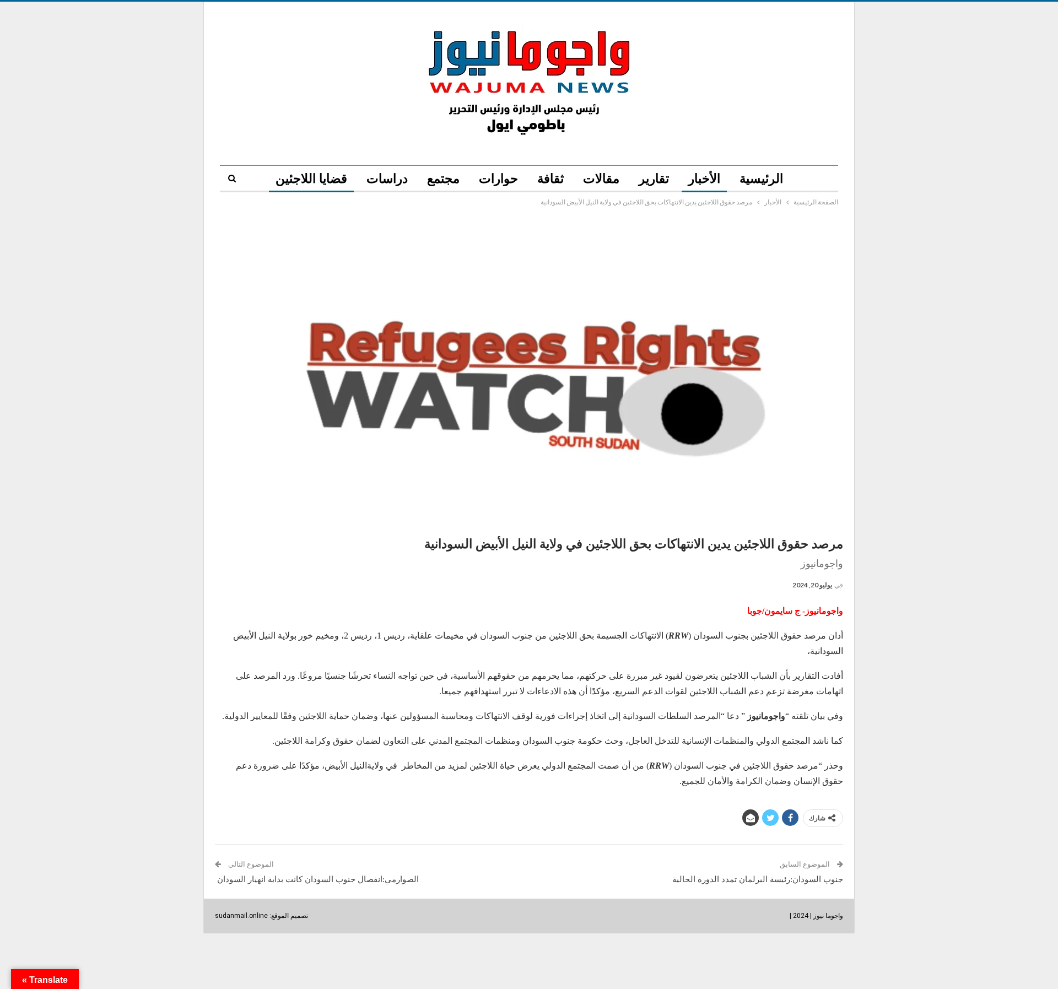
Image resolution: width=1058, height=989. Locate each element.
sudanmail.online (241, 916)
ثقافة (550, 178)
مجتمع (443, 178)
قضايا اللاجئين (311, 178)
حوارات (498, 178)
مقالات (601, 178)
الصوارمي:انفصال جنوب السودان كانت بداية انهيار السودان (317, 879)
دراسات (387, 178)
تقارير (654, 178)
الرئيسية (761, 178)
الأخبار (704, 178)
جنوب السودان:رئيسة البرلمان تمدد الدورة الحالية (757, 879)
